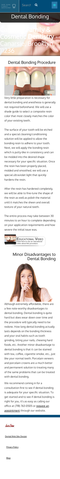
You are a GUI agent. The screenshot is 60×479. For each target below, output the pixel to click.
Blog (8, 458)
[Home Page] (8, 6)
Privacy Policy (12, 447)
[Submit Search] (36, 5)
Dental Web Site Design (16, 436)
